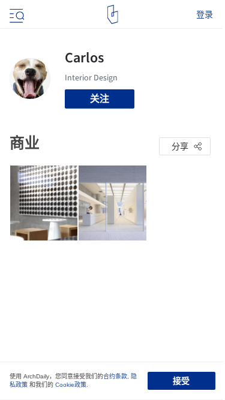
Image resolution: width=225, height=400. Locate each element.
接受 (181, 381)
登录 (204, 14)
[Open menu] (15, 14)
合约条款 (115, 376)
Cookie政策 (70, 384)
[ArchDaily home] (112, 14)
